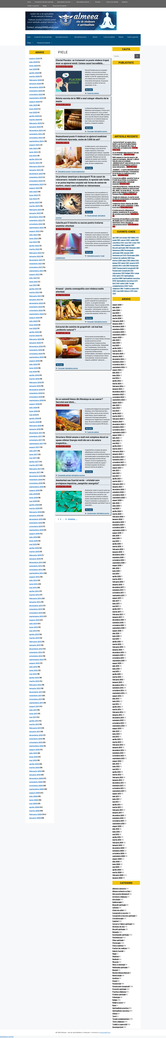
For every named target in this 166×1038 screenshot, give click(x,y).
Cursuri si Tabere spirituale (122, 924)
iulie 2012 (33, 667)
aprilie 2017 (34, 461)
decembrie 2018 (35, 389)
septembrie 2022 (36, 227)
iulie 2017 (33, 451)
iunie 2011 (33, 713)
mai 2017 (33, 458)
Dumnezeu (118, 250)
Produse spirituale (119, 994)
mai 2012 (33, 674)
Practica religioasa (119, 992)
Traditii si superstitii (33, 6)
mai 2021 (33, 285)
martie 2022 (34, 249)
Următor (72, 519)
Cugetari (129, 245)
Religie (45, 6)
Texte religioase (118, 1022)
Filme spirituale (117, 940)
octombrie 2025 (35, 94)
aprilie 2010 (34, 764)
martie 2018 (34, 422)
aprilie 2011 (33, 721)
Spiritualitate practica (82, 2)
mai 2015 (33, 544)
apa (115, 238)
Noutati (115, 970)
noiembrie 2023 (35, 177)
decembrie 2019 (35, 346)
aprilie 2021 (34, 289)
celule (134, 240)
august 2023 (34, 188)
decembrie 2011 (35, 692)
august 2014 (34, 577)
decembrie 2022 (36, 217)
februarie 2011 (35, 728)
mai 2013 (33, 631)
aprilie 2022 (34, 245)
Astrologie (125, 238)
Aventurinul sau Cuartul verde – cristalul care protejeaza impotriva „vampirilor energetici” (77, 482)
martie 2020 (34, 335)
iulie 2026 (33, 62)
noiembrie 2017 (35, 436)
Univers (128, 291)
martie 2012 (34, 681)
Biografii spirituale (119, 905)
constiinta (118, 243)
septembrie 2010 (36, 746)
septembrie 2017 (36, 443)
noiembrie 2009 (35, 782)
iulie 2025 (33, 105)
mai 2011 (32, 717)
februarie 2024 (35, 166)
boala (116, 240)
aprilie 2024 (34, 159)
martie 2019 (34, 379)
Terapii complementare (78, 171)
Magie (114, 954)
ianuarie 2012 (34, 688)
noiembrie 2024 (35, 134)
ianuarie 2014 (34, 602)
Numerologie (117, 975)
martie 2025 (34, 119)
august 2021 (34, 274)
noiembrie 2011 (35, 695)
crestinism (118, 245)
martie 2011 (34, 724)
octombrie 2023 (36, 181)
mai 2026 (33, 69)
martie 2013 (34, 638)
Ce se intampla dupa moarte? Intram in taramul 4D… (125, 153)
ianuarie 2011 (34, 731)
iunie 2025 (33, 109)
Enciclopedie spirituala (64, 475)
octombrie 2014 (35, 569)
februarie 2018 (35, 425)
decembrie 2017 (35, 433)
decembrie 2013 (35, 605)
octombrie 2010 (35, 742)
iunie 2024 (33, 152)
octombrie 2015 (35, 526)
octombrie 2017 (35, 440)
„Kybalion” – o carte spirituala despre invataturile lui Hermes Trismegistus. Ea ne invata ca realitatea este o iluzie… (125, 172)
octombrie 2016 (35, 483)
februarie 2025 (35, 123)
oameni (117, 265)
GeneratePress (105, 1032)
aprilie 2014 (34, 591)
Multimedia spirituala (119, 967)
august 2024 (34, 145)
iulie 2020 (33, 321)
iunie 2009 (33, 800)
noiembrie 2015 (35, 523)
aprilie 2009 (34, 807)
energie (128, 253)
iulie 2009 (33, 796)
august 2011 (34, 706)
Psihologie (116, 997)
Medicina (124, 2)
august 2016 (34, 490)
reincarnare (118, 273)
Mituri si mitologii (118, 965)
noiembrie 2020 (35, 307)
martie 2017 (34, 465)
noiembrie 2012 (35, 652)
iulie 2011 (33, 710)
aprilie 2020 (34, 332)
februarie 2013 (35, 641)
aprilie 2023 (34, 202)
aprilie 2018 (34, 418)
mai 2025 (33, 112)
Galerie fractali (117, 951)
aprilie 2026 (34, 73)
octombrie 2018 (35, 397)
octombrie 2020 (36, 310)
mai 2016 (33, 501)
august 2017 (34, 447)
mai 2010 (33, 760)
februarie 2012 (35, 685)
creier (136, 243)
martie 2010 (34, 767)
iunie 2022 (33, 238)
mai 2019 (33, 371)
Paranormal (116, 984)
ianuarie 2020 (35, 343)
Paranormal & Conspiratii (128, 268)
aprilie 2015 (34, 548)
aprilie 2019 (34, 375)
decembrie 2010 (35, 735)
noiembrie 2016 (35, 479)
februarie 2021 (35, 296)
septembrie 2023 (36, 184)
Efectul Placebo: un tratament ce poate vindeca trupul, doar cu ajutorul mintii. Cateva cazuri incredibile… (82, 62)
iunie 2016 (33, 497)
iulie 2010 (33, 753)
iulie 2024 (33, 148)
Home (29, 2)
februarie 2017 (35, 469)
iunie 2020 (33, 325)
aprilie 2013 (34, 634)
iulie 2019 (33, 364)
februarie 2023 (35, 209)
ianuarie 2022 (35, 256)
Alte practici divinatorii (120, 894)
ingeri (126, 260)
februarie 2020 (35, 339)
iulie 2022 (33, 235)
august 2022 (34, 231)
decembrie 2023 (36, 173)
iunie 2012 (33, 670)
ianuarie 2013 (34, 645)
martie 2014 (34, 595)
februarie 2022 (35, 253)
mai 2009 (33, 803)
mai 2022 (33, 242)
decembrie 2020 (36, 303)
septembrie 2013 (36, 616)
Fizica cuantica (117, 946)
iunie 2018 (33, 411)
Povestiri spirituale (119, 989)
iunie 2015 (33, 541)
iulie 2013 (33, 623)
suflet (124, 283)
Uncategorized (117, 1027)
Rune (114, 1005)
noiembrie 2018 (35, 393)
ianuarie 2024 (35, 170)
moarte (134, 263)
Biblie (135, 238)
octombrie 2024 (36, 137)
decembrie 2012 (35, 649)
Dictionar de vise (118, 927)
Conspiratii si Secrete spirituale (44, 2)
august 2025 (34, 101)
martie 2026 (34, 76)
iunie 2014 (33, 584)
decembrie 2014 (36, 562)
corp (128, 243)
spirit (120, 276)
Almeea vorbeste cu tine (121, 891)
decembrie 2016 (35, 476)
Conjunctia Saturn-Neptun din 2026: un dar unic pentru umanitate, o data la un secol (125, 205)
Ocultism (115, 978)
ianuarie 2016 (34, 515)
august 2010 (34, 749)
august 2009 (34, 793)
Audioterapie (117, 902)
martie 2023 (34, 206)
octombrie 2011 (35, 699)
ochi (125, 265)
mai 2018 (33, 415)
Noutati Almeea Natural (120, 973)
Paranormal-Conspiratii (59, 6)
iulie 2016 (33, 494)
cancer (125, 240)
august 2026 (34, 58)
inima (135, 260)
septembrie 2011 (36, 703)
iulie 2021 (33, 278)
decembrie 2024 (36, 130)
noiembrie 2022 (35, 220)
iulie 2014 (33, 580)
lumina (116, 263)
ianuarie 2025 (35, 127)
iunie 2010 (33, 757)
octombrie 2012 (35, 656)
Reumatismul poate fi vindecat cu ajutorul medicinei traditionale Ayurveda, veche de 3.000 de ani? (81, 138)
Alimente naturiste (119, 888)
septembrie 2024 (36, 141)
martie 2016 (34, 508)
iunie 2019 (33, 368)
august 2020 (34, 317)
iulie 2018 (33, 407)
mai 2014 (33, 587)
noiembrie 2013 (35, 609)
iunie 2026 (33, 66)
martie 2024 (34, 163)
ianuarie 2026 (35, 83)
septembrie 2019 (36, 357)
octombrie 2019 (35, 353)
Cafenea (115, 907)
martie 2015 (34, 551)
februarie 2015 (35, 555)
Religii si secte (117, 1003)
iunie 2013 (33, 627)
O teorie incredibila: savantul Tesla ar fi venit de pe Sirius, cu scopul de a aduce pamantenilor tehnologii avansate (125, 181)
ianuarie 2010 (34, 775)
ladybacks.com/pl (7, 1037)
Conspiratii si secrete (120, 913)
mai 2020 (33, 328)
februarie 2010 (35, 771)
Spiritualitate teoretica (63, 2)
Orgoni (114, 981)
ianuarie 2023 (35, 213)
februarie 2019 (35, 382)
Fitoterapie (90, 131)
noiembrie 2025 (35, 91)
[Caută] (137, 56)
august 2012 (34, 663)
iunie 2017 (33, 454)
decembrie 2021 (35, 260)
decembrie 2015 (35, 519)
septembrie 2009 (36, 789)
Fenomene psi (119, 255)
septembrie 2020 (36, 314)
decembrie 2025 (36, 87)
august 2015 (34, 533)
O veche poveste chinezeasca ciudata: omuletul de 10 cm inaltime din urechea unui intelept (125, 212)
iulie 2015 (33, 537)
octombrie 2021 (35, 267)
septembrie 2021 (36, 271)
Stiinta (114, 1013)
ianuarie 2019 (34, 386)
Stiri (116, 283)
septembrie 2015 (36, 530)
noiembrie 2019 (35, 350)
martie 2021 (34, 292)
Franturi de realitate (112, 2)
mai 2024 (33, 155)
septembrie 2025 (36, 98)
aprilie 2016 (34, 505)
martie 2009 (34, 811)
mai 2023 (33, 199)
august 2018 (34, 404)
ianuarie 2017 (34, 472)
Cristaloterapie (91, 513)
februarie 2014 (35, 598)
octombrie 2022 (36, 224)
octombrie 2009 (36, 785)
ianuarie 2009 (35, 818)
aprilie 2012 (34, 677)
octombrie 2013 (35, 613)
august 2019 (34, 361)
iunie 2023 (33, 195)
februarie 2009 (35, 814)
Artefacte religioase (119, 897)
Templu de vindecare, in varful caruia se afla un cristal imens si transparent (126, 198)
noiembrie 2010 (35, 739)
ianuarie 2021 (34, 299)
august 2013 (34, 620)
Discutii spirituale (92, 215)
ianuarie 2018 (34, 429)
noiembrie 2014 (35, 566)
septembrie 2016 (36, 487)
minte (125, 263)
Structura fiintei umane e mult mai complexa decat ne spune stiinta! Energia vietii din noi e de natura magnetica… (82, 439)
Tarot (114, 1016)
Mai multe (89, 90)
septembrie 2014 (36, 573)
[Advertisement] (83, 273)
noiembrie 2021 (35, 263)
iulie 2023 (33, 191)
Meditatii (115, 959)
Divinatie (97, 2)
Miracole (115, 962)
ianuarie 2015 (34, 559)
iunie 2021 (33, 281)
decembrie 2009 (36, 778)
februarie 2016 (35, 512)
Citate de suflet (118, 910)
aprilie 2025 (34, 116)
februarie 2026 (35, 80)
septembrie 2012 (36, 659)
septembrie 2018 (36, 400)
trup (120, 291)
